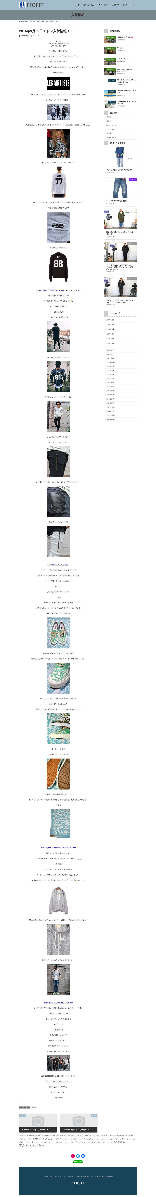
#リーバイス (87, 1135)
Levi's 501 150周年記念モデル (116, 201)
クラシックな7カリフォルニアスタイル (119, 170)
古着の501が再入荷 (125, 37)
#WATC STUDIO (61, 1135)
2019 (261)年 (110, 378)
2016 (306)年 (110, 391)
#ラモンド (79, 1135)
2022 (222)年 (110, 366)
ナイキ (94, 1142)
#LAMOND (31, 1135)
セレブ (65, 1142)
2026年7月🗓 (110, 324)
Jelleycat (112, 1135)
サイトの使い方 (54, 1176)
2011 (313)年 (110, 411)
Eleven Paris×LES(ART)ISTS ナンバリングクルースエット (58, 290)
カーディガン (96, 1139)
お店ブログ (109, 117)
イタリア (70, 1139)
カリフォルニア (82, 1138)
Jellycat (118, 1135)
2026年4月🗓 (110, 339)
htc (107, 1135)
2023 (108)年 (110, 362)
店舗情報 (45, 1176)
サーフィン (131, 1139)
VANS (30, 1139)
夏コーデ (125, 1142)
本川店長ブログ (111, 137)
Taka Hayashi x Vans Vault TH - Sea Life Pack (58, 848)
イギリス (65, 1139)
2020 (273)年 (110, 374)
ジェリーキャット (112, 125)
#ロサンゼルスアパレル (98, 1135)
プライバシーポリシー (97, 1176)
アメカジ (47, 1138)
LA (123, 1135)
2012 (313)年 (110, 407)
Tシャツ (25, 1139)
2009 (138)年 (110, 419)
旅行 (43, 1145)
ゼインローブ (72, 1142)
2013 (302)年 (110, 403)
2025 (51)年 (110, 354)
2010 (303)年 (110, 415)
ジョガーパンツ (38, 1142)
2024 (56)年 (110, 358)
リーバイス (112, 1142)
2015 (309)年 (110, 395)
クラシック (112, 1139)
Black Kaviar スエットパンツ (58, 565)
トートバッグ (87, 1142)
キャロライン (104, 1139)
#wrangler (71, 1135)
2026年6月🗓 (110, 329)
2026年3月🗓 (110, 343)
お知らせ (109, 121)
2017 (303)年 (110, 387)
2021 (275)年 (110, 370)
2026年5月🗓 (110, 334)
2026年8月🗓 (110, 320)
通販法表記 (71, 1176)
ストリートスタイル (56, 1142)
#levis (38, 1135)
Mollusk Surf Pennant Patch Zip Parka (58, 1003)
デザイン (80, 1142)
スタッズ (47, 1142)
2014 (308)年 (110, 399)
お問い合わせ (109, 1176)
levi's (126, 1135)
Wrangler (120, 48)
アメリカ (58, 1139)
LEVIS (131, 1135)
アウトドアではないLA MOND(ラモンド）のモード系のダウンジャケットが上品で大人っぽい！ (119, 267)
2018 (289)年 (110, 383)
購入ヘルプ (63, 1176)
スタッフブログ (111, 129)
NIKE (20, 1139)
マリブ (100, 1142)
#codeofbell (22, 1135)
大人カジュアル (30, 1145)
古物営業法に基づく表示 (83, 1176)
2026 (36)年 (110, 350)
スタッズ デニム (122, 58)
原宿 (120, 1142)
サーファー (121, 1139)
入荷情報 (33, 1107)
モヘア (105, 1142)
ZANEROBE (37, 1139)
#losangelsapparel (48, 1135)
